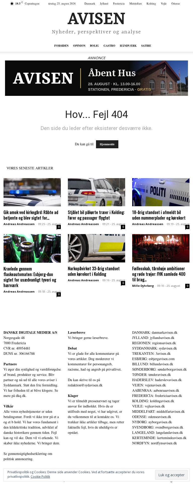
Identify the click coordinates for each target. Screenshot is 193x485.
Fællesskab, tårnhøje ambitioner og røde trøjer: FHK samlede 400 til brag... (158, 274)
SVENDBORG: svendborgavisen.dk (157, 427)
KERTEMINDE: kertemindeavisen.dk (159, 437)
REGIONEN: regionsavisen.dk (154, 342)
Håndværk (128, 46)
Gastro (109, 46)
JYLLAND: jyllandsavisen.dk (153, 337)
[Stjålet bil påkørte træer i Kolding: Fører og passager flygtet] (96, 192)
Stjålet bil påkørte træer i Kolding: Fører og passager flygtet (96, 215)
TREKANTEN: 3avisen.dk (151, 353)
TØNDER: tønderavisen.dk (151, 374)
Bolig (94, 46)
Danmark (89, 3)
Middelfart (135, 3)
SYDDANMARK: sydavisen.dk (154, 348)
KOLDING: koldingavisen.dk (153, 400)
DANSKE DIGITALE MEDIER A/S (30, 332)
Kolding (151, 3)
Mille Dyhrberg (143, 286)
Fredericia (119, 3)
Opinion (79, 46)
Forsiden (61, 46)
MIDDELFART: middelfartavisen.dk (158, 411)
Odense (175, 3)
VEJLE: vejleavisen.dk (148, 406)
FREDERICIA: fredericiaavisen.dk (157, 395)
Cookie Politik (40, 476)
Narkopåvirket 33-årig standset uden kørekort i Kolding (94, 271)
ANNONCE (96, 57)
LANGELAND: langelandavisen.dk (157, 432)
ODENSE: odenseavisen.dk (151, 416)
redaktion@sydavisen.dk (85, 385)
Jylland (104, 3)
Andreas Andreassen (19, 224)
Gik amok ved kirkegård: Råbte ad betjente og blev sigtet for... (31, 215)
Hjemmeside (107, 144)
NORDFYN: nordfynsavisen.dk (154, 443)
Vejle (164, 3)
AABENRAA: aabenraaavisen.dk (155, 390)
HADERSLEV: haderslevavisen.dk (157, 379)
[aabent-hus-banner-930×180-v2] (96, 78)
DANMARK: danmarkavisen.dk (154, 332)
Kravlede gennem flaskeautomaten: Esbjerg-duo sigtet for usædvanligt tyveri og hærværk (30, 276)
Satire (146, 46)
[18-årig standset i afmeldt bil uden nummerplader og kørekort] (160, 192)
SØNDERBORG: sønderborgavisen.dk (159, 369)
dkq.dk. (21, 395)
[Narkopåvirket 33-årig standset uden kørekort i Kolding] (96, 248)
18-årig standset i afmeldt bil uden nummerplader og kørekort (158, 215)
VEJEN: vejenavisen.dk (149, 385)
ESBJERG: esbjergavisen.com (153, 358)
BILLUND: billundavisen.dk (152, 364)
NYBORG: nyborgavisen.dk (152, 422)
